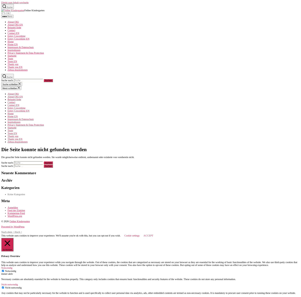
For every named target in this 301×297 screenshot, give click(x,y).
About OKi (13, 22)
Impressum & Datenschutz (21, 47)
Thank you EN (15, 67)
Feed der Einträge (16, 210)
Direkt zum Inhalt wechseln (15, 2)
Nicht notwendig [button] (9, 284)
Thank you (13, 64)
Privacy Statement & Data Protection (26, 53)
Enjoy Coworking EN (18, 38)
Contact (11, 30)
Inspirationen (14, 50)
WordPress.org (15, 216)
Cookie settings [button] (132, 235)
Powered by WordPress (12, 226)
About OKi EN (15, 24)
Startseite (12, 55)
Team (10, 58)
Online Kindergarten (19, 221)
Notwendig (10, 271)
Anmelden (13, 207)
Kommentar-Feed (16, 213)
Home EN (13, 44)
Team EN (12, 61)
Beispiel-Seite (14, 27)
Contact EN (13, 33)
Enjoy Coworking (16, 36)
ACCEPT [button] (148, 235)
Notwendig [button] (6, 268)
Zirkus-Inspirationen (18, 70)
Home (11, 41)
